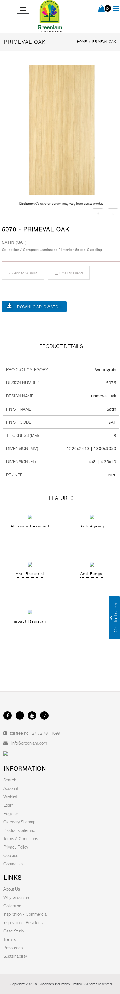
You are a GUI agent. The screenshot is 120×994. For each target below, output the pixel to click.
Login (8, 804)
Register (10, 813)
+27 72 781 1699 (45, 733)
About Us (11, 888)
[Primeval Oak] (98, 213)
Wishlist (10, 796)
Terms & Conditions (20, 838)
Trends (9, 939)
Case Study (13, 930)
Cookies (10, 855)
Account (10, 788)
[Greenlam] (50, 16)
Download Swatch (39, 307)
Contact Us (13, 863)
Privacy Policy (15, 846)
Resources (13, 947)
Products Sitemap (19, 830)
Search (9, 779)
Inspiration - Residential (24, 922)
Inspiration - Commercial (25, 914)
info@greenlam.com (29, 742)
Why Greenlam (16, 897)
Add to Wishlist (25, 273)
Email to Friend (70, 273)
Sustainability (15, 955)
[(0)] (101, 9)
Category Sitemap (19, 821)
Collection (12, 905)
